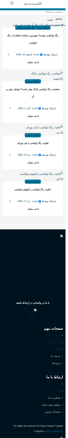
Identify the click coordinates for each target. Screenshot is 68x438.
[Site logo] (33, 4)
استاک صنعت (42, 27)
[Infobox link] (11, 4)
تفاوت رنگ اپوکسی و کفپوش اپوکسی (32, 189)
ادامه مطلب (33, 62)
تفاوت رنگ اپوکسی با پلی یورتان (33, 143)
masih (36, 54)
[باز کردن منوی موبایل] (62, 4)
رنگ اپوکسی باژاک (26, 27)
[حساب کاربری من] (4, 4)
